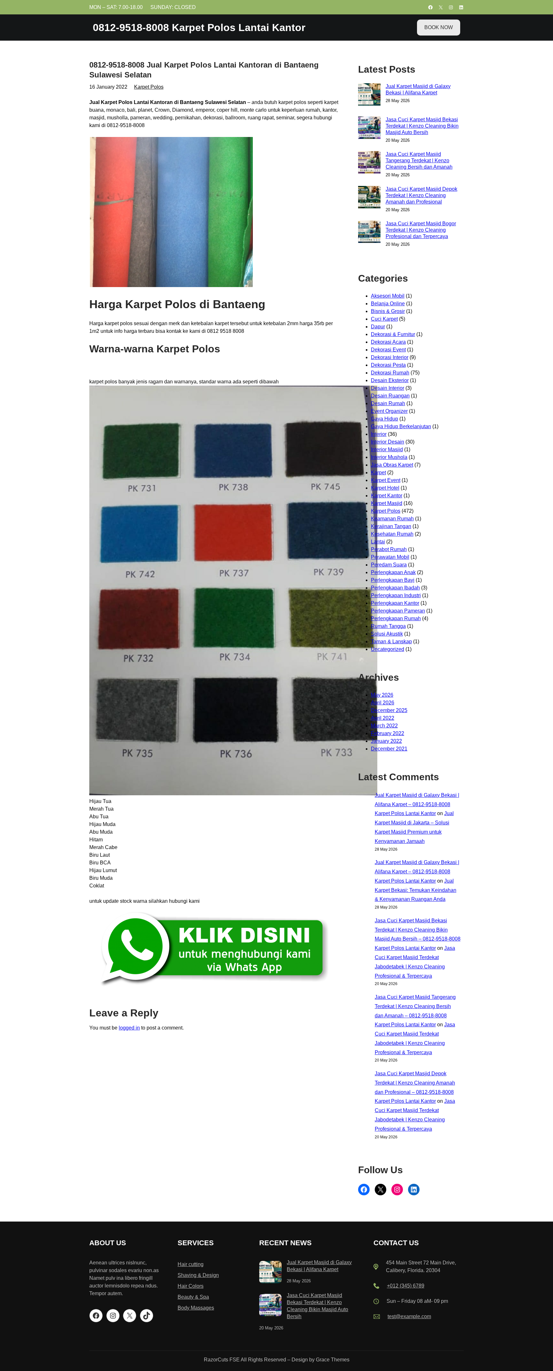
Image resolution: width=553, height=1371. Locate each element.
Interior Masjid (387, 449)
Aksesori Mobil (388, 296)
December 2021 (389, 748)
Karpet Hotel (385, 488)
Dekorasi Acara (388, 342)
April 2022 (382, 718)
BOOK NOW (438, 27)
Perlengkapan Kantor (395, 603)
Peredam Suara (389, 564)
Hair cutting (191, 1264)
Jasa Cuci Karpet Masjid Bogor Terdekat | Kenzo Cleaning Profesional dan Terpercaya (421, 230)
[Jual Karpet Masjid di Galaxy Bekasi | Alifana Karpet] (270, 1273)
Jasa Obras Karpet (392, 465)
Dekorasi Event (388, 349)
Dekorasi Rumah (390, 372)
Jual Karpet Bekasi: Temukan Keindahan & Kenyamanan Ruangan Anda (415, 890)
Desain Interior (387, 388)
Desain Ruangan (390, 395)
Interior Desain (387, 442)
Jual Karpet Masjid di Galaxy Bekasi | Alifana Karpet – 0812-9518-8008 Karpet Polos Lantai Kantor (417, 804)
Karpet (378, 472)
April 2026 (382, 702)
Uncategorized (387, 649)
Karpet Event (385, 480)
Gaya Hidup (384, 418)
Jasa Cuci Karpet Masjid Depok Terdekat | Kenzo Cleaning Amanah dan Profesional (421, 195)
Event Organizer (389, 411)
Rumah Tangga (388, 626)
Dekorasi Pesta (388, 365)
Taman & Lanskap (391, 641)
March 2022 (384, 725)
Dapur (378, 326)
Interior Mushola (389, 457)
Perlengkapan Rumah (396, 618)
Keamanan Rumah (392, 518)
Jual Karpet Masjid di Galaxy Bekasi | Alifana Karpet (418, 89)
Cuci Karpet (384, 319)
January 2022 (386, 741)
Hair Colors (191, 1286)
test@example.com (409, 1316)
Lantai (378, 541)
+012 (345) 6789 (405, 1285)
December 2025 (389, 710)
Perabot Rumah (389, 549)
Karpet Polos (149, 87)
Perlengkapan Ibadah (395, 587)
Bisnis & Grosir (388, 311)
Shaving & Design (198, 1275)
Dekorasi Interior (389, 357)
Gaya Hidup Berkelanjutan (401, 426)
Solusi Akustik (387, 634)
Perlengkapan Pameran (398, 610)
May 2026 (382, 695)
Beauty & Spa (193, 1297)
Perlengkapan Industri (396, 595)
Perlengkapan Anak (393, 572)
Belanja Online (388, 303)
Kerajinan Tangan (391, 526)
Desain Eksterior (390, 380)
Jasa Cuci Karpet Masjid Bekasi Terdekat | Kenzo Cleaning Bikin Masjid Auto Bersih (422, 126)
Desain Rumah (388, 403)
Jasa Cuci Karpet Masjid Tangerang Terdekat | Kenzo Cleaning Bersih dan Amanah (419, 160)
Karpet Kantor (386, 495)
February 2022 (387, 733)
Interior (379, 434)
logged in (129, 1027)
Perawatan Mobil (390, 557)
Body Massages (196, 1308)
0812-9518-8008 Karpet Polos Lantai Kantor (199, 27)
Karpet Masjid (386, 503)
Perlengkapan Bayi (392, 580)
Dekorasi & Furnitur (393, 334)
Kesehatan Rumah (392, 534)
